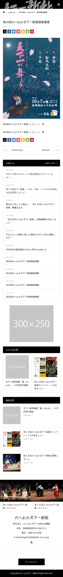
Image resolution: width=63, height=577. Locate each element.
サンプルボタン (31, 562)
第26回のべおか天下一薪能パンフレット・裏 (23, 132)
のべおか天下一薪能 (31, 518)
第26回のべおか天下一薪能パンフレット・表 (23, 124)
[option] (23, 495)
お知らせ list (50, 163)
